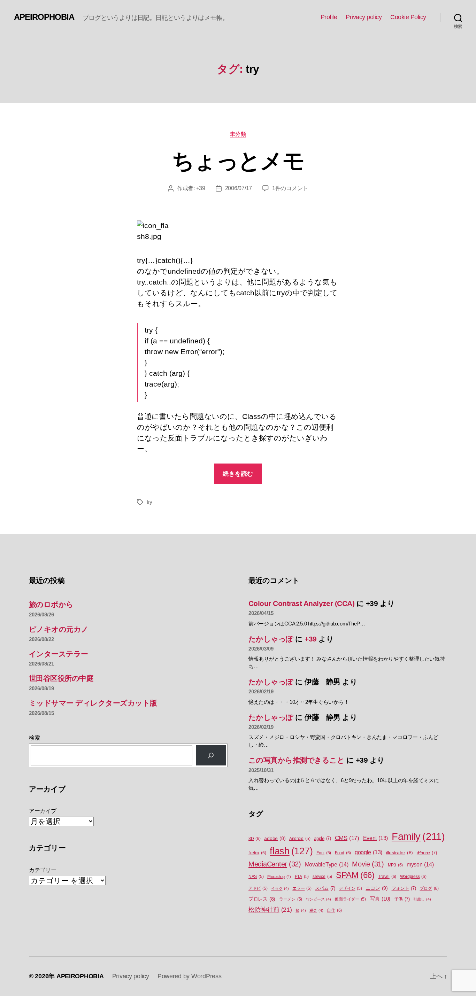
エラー (301, 888)
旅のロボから (51, 604)
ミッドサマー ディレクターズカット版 (93, 703)
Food (343, 852)
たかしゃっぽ (270, 639)
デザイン (350, 888)
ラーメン (290, 899)
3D (254, 838)
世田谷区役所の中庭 (61, 678)
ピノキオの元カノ (59, 629)
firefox (257, 852)
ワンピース (318, 899)
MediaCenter (274, 864)
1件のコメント (290, 188)
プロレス (261, 899)
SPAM (355, 875)
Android (299, 839)
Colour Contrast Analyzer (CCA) (301, 603)
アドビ (257, 888)
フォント (404, 888)
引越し (422, 899)
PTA (302, 876)
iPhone (427, 852)
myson (420, 864)
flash (291, 851)
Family (418, 836)
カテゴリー (42, 870)
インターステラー (58, 654)
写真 (380, 899)
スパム (325, 888)
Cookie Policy (408, 17)
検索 (34, 738)
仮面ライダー (350, 899)
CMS (347, 838)
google (368, 852)
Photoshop (279, 876)
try (149, 502)
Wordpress (413, 876)
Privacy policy (364, 17)
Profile (329, 17)
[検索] (211, 755)
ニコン (376, 888)
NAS (255, 876)
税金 (316, 910)
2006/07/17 (238, 188)
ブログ (429, 888)
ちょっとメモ (238, 160)
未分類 (238, 134)
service (322, 876)
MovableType (326, 864)
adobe (274, 838)
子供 (402, 899)
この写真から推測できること (296, 760)
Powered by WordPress (190, 976)
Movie (368, 864)
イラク (280, 888)
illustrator (399, 852)
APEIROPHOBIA (44, 17)
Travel (387, 876)
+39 (200, 188)
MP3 (395, 865)
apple (322, 838)
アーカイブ (42, 811)
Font (323, 853)
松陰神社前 (270, 909)
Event (375, 838)
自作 (334, 910)
